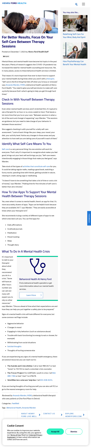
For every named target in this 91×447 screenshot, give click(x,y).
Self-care (5, 149)
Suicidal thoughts (14, 346)
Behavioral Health (14, 407)
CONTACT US (49, 413)
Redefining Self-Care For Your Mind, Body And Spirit (74, 35)
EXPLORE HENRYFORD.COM (73, 415)
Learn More (31, 295)
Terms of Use (15, 435)
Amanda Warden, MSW (15, 85)
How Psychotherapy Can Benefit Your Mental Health (74, 62)
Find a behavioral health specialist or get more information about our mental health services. (36, 286)
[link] (14, 3)
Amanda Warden (29, 407)
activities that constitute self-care (36, 166)
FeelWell (15, 403)
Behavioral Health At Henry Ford (35, 279)
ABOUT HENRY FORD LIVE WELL (29, 415)
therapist (50, 78)
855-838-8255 (46, 380)
